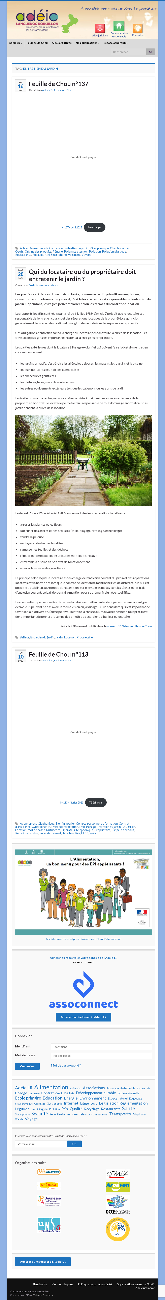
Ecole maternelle (128, 1093)
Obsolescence (119, 248)
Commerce (34, 1093)
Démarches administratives (46, 248)
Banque (141, 1088)
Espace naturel (118, 1098)
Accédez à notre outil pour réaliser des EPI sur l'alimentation (83, 939)
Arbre (24, 248)
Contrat (47, 1093)
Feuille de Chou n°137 (58, 83)
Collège (21, 1093)
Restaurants (23, 254)
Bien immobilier (65, 823)
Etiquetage (135, 1098)
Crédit (59, 1093)
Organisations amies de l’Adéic (136, 1284)
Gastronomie (54, 1103)
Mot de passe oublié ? (66, 1065)
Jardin (59, 637)
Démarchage (87, 826)
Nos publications (87, 42)
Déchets (69, 1093)
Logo (94, 1103)
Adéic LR (15, 42)
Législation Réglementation (123, 1103)
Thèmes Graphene (43, 1295)
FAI (124, 826)
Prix (64, 1109)
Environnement (92, 1098)
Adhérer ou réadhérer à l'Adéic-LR (83, 1017)
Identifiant (23, 1046)
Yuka (93, 833)
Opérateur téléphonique (77, 830)
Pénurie (58, 251)
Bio (148, 1088)
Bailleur (24, 637)
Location (69, 637)
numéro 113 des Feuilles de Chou (129, 626)
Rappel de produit (123, 830)
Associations (94, 1088)
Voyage (86, 254)
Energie (71, 1098)
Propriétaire (85, 637)
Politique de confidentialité (95, 1284)
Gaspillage (39, 1103)
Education (52, 1098)
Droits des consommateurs (43, 285)
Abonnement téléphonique (37, 823)
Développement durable (96, 1093)
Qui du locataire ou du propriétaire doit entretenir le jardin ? (82, 275)
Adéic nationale (145, 1288)
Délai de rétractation (65, 826)
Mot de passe (36, 830)
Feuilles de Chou (37, 42)
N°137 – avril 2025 (72, 227)
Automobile (127, 1088)
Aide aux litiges (62, 42)
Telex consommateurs (93, 1114)
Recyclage (91, 1109)
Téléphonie (138, 1114)
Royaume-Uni (41, 254)
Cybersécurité (41, 826)
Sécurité (39, 1114)
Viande (19, 1119)
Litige (84, 1103)
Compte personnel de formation (97, 823)
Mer (33, 1109)
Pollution (95, 251)
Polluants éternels (76, 251)
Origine (42, 1109)
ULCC (85, 833)
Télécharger (95, 227)
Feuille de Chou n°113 (58, 654)
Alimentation (51, 1087)
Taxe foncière (71, 833)
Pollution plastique (114, 251)
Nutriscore (53, 830)
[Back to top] (156, 1276)
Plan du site (39, 1284)
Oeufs (19, 251)
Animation (75, 1088)
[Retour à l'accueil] (82, 20)
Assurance (112, 1088)
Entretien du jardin (77, 248)
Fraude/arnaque (24, 1103)
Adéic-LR (24, 1087)
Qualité (76, 1109)
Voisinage (74, 254)
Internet (71, 1103)
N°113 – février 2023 (71, 802)
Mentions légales (62, 1284)
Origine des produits (38, 251)
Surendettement (50, 833)
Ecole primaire (28, 1098)
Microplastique (99, 248)
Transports (120, 1114)
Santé (128, 1108)
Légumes (22, 1109)
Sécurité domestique (63, 1114)
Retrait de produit (26, 833)
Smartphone (59, 254)
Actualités (47, 89)
